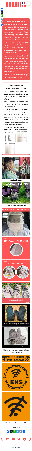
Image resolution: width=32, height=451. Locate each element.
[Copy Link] (1, 21)
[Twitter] (19, 439)
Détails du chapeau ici (16, 180)
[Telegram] (24, 439)
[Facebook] (2, 439)
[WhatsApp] (1, 15)
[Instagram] (7, 439)
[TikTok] (30, 439)
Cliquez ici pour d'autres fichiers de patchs (16, 423)
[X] (11, 431)
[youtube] (13, 439)
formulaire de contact (17, 77)
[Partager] (1, 25)
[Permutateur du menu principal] (16, 12)
